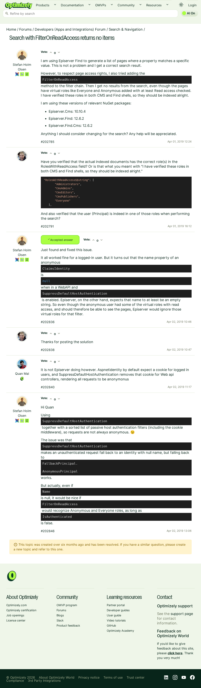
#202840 (48, 387)
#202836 (48, 322)
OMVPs (100, 5)
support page (182, 614)
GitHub (111, 625)
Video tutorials (116, 620)
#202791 (47, 226)
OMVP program (67, 605)
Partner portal (116, 605)
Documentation (72, 5)
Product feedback (68, 625)
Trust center (135, 677)
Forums (25, 29)
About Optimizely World (56, 677)
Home (11, 29)
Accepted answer (60, 239)
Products (42, 5)
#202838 (48, 350)
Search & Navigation (126, 29)
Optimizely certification (21, 610)
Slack (60, 620)
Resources (154, 5)
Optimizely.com (16, 605)
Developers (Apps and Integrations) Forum (70, 29)
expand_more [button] (55, 4)
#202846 (48, 531)
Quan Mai (22, 374)
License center (15, 620)
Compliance (15, 681)
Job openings (15, 615)
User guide (114, 615)
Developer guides (118, 610)
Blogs (60, 615)
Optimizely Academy (120, 630)
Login (192, 5)
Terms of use (113, 677)
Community (126, 5)
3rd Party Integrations (44, 681)
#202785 (47, 142)
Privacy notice (89, 677)
